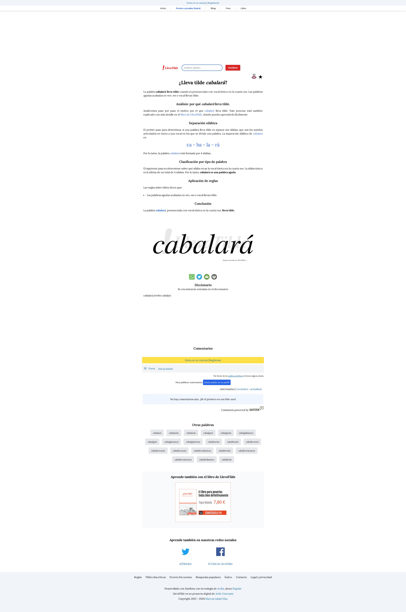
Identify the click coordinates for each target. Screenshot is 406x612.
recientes (242, 389)
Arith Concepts (224, 593)
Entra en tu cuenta (196, 2)
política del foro (235, 376)
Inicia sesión (165, 368)
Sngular (237, 588)
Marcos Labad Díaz (216, 598)
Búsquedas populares (208, 577)
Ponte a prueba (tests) (188, 8)
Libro (243, 8)
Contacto (241, 577)
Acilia (220, 588)
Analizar (233, 67)
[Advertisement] (203, 36)
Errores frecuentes (181, 577)
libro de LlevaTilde (191, 114)
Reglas (138, 577)
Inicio (163, 8)
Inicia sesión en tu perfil (216, 382)
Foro (228, 8)
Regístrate (215, 360)
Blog (213, 8)
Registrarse (213, 2)
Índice (228, 577)
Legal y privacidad (261, 577)
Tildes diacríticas (155, 577)
